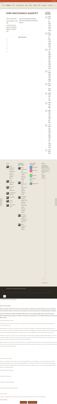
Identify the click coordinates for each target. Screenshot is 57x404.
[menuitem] (8, 5)
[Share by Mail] (8, 51)
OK (4, 296)
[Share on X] (8, 41)
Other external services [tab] (6, 358)
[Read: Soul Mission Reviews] (46, 150)
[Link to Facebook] (1, 1)
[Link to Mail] (4, 1)
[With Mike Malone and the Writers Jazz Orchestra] (1, 202)
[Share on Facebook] (8, 39)
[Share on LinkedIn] (8, 48)
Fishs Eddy (11, 197)
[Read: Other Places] (7, 201)
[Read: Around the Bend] (7, 205)
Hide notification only (32, 402)
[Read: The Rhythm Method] (7, 193)
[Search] (55, 5)
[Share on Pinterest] (8, 46)
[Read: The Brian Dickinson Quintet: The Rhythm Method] (46, 71)
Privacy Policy (3, 399)
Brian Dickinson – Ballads (12, 182)
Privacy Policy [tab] (3, 393)
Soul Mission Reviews (50, 151)
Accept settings (23, 402)
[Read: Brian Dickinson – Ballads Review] (46, 84)
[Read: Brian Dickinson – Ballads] (7, 181)
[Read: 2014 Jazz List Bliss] (46, 103)
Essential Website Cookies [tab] (7, 320)
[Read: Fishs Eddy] (7, 197)
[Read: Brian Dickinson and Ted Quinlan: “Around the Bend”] (46, 111)
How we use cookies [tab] (5, 305)
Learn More (45, 283)
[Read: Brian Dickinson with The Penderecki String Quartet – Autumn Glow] (7, 167)
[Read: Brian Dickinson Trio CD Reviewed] (46, 93)
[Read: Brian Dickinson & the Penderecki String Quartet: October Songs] (46, 17)
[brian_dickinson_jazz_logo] (5, 5)
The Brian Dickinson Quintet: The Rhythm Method (24, 218)
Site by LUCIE (23, 288)
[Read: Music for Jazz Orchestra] (7, 187)
